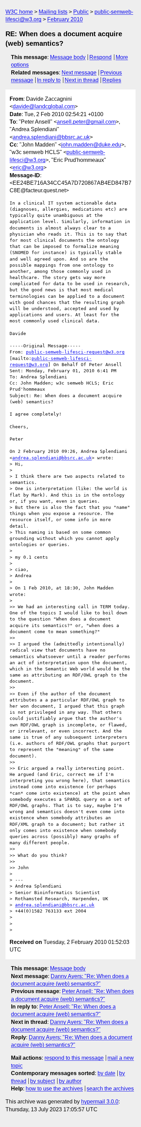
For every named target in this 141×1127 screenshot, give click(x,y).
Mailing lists (53, 12)
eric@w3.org (28, 167)
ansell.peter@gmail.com (86, 122)
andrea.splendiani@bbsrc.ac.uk (51, 137)
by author (70, 1081)
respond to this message (74, 1058)
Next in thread (82, 80)
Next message (79, 72)
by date (106, 1073)
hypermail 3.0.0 (99, 1101)
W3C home (19, 12)
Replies (111, 80)
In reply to (49, 80)
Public (81, 12)
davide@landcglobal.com (44, 106)
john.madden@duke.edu (91, 145)
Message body (68, 57)
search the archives (110, 1088)
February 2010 (65, 19)
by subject (42, 1081)
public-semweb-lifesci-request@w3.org (75, 351)
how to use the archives (54, 1088)
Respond (100, 57)
